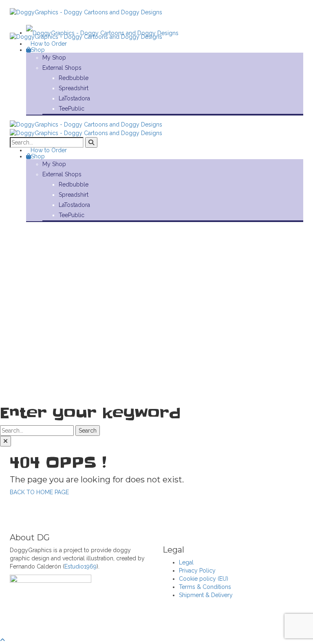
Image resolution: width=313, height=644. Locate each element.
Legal (186, 562)
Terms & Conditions (205, 587)
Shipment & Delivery (206, 595)
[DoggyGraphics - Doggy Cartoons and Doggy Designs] (102, 32)
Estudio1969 (80, 566)
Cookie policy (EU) (203, 578)
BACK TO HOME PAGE (39, 492)
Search (88, 430)
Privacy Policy (197, 570)
